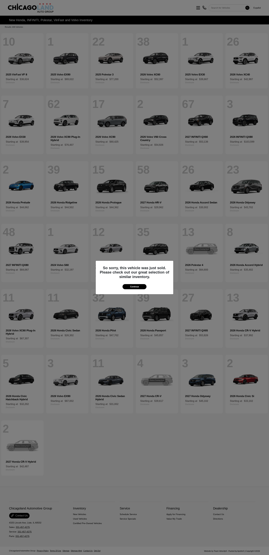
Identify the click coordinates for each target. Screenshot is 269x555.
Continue (134, 287)
